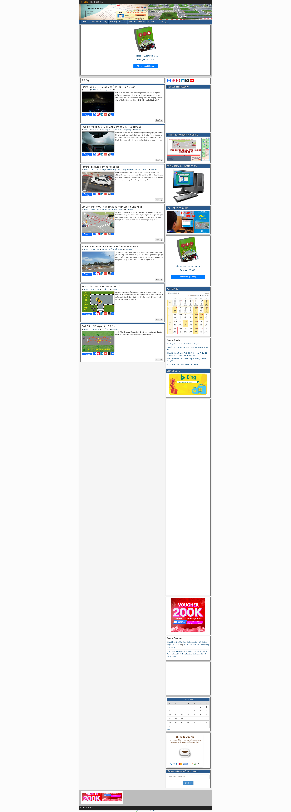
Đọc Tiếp (159, 120)
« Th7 (169, 729)
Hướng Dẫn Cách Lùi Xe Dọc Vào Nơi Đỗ (101, 286)
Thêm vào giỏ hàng (145, 66)
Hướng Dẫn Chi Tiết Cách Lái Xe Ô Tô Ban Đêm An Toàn (108, 87)
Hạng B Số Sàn (107, 169)
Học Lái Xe (85, 1)
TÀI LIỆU (164, 22)
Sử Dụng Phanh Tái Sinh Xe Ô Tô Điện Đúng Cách (184, 344)
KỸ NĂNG (151, 22)
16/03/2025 (95, 329)
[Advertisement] (188, 497)
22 (200, 718)
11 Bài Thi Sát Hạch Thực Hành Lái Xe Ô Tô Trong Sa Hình (110, 246)
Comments (118, 90)
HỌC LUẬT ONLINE (136, 22)
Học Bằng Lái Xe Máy (99, 22)
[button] (185, 753)
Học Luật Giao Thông (108, 209)
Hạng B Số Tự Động (119, 169)
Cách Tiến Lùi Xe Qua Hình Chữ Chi (98, 326)
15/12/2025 (95, 169)
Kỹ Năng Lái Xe (107, 90)
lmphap (86, 90)
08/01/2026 (95, 90)
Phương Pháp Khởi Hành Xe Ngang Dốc (100, 166)
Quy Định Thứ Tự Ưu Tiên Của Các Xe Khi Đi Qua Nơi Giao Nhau (112, 206)
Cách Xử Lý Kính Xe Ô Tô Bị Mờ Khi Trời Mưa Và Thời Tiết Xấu (111, 127)
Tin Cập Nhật (127, 130)
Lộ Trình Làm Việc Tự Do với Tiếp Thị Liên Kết (182, 364)
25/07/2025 (95, 249)
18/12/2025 (95, 130)
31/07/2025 (95, 209)
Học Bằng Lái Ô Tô (116, 22)
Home (85, 22)
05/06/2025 (95, 289)
